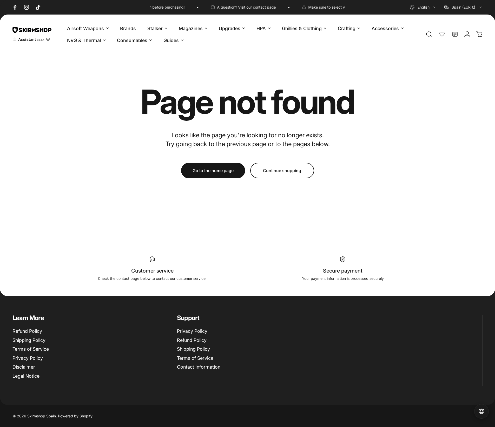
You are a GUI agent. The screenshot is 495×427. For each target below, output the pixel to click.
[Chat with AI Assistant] (481, 411)
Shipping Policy (28, 340)
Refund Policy (27, 331)
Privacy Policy (27, 358)
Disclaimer (23, 367)
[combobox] (423, 7)
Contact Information (198, 367)
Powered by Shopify (75, 416)
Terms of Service (30, 349)
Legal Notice (25, 376)
